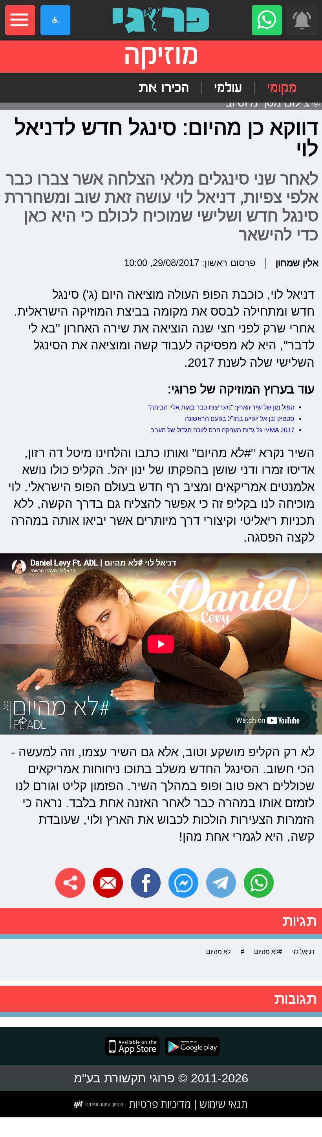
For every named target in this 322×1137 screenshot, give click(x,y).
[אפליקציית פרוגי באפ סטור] (132, 1046)
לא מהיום (218, 951)
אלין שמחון (297, 263)
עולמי (228, 87)
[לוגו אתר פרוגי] (161, 20)
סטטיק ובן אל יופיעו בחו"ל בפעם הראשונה (240, 418)
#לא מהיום (268, 951)
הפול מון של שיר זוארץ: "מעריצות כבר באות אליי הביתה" (221, 407)
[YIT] (99, 1104)
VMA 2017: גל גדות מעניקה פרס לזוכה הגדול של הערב (223, 429)
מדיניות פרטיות (160, 1104)
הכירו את (163, 87)
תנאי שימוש (222, 1104)
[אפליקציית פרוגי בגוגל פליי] (190, 1046)
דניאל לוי (303, 951)
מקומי (282, 87)
